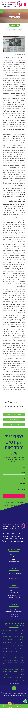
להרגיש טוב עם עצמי (14, 597)
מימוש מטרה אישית (14, 593)
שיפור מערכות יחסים (14, 595)
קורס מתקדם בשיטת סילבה (14, 576)
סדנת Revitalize (14, 554)
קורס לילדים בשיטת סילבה (14, 578)
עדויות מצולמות (14, 609)
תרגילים (14, 559)
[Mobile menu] (25, 4)
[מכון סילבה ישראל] (12, 4)
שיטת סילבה (15, 63)
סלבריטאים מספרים (14, 614)
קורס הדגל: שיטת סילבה (14, 574)
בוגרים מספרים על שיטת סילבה (14, 612)
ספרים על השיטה (14, 557)
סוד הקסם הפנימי (14, 562)
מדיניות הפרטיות (18, 504)
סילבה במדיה (14, 617)
